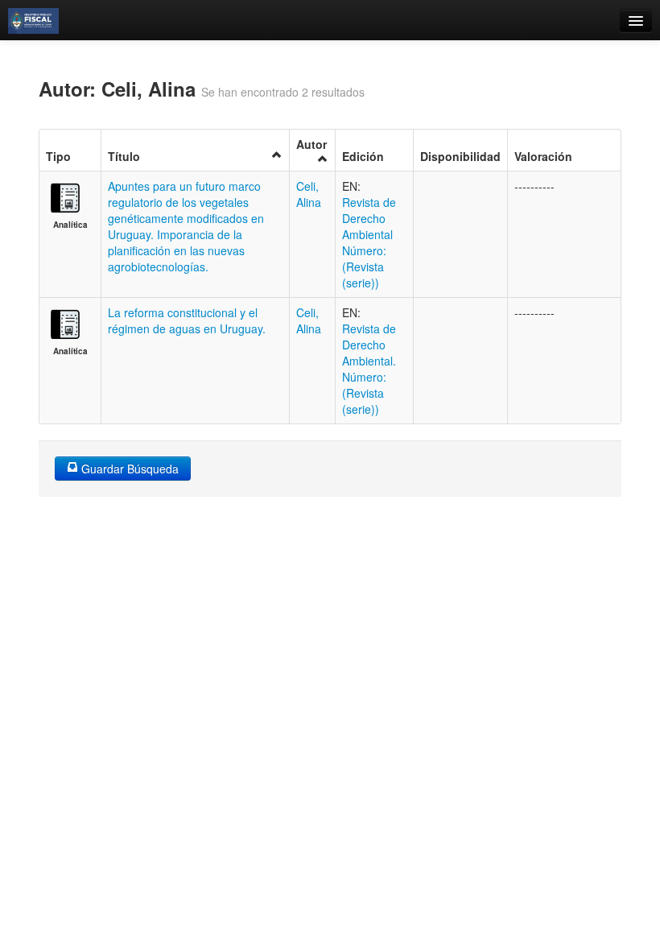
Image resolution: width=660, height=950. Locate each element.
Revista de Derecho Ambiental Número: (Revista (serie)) (369, 242)
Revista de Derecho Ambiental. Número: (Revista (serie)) (369, 368)
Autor (311, 144)
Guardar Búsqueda (128, 469)
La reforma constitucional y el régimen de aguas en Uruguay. (187, 320)
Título (124, 156)
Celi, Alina (308, 194)
